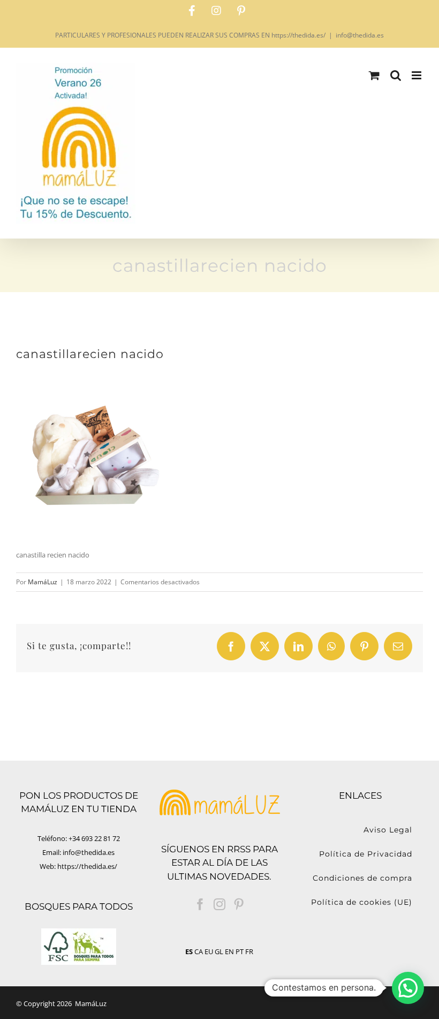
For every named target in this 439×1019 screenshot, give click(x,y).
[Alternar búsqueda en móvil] (395, 75)
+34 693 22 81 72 (94, 838)
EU (209, 951)
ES (189, 951)
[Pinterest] (239, 904)
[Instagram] (219, 904)
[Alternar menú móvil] (417, 75)
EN (229, 951)
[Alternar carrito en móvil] (374, 75)
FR (249, 951)
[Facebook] (200, 904)
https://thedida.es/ (87, 866)
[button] (408, 988)
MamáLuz (42, 581)
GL (219, 951)
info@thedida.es (360, 35)
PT (240, 951)
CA (198, 951)
